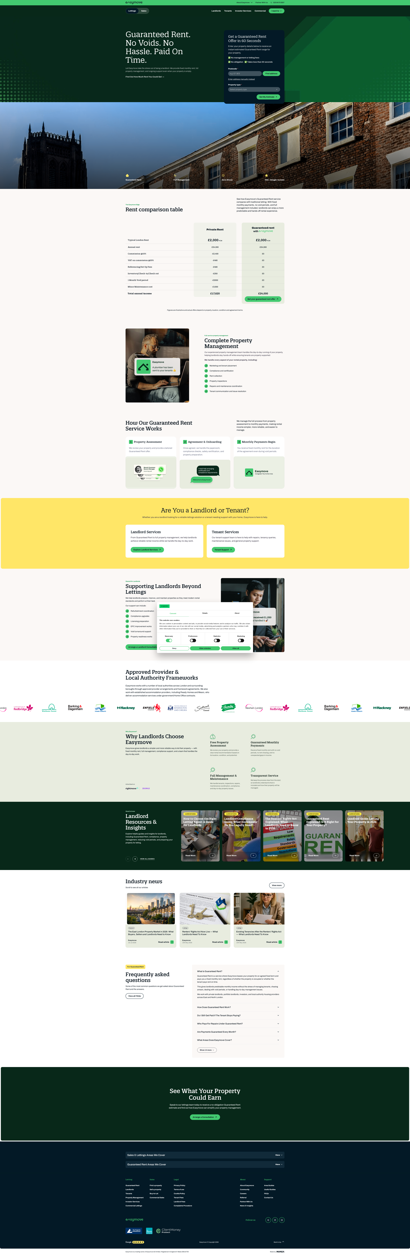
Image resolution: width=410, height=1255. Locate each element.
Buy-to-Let (154, 1193)
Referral (243, 1197)
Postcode (233, 69)
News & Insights (246, 1206)
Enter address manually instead (241, 79)
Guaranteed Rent (132, 1185)
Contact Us (268, 1197)
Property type (235, 85)
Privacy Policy (179, 1185)
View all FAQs (134, 996)
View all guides (147, 859)
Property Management (135, 1197)
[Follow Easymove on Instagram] (275, 1220)
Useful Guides (270, 1189)
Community (244, 1189)
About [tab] (237, 613)
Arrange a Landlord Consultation (143, 647)
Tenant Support (222, 550)
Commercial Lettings (134, 1206)
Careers (243, 1193)
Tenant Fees (179, 1197)
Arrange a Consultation (203, 1117)
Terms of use (179, 1189)
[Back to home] (134, 3)
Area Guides (269, 1185)
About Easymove (247, 1185)
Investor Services (243, 11)
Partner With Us (246, 1202)
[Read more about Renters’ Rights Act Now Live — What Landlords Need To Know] (205, 920)
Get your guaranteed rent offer (261, 299)
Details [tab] (205, 613)
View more (277, 885)
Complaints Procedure (183, 1206)
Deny (174, 648)
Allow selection (205, 648)
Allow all (235, 648)
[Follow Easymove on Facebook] (268, 1220)
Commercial (260, 11)
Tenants (228, 11)
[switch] (193, 640)
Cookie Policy (179, 1193)
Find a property (156, 1185)
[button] (279, 1242)
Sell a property (155, 1189)
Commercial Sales (157, 1197)
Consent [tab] (173, 613)
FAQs (266, 1193)
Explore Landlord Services (145, 550)
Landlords (216, 11)
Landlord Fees (179, 1202)
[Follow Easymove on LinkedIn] (281, 1220)
